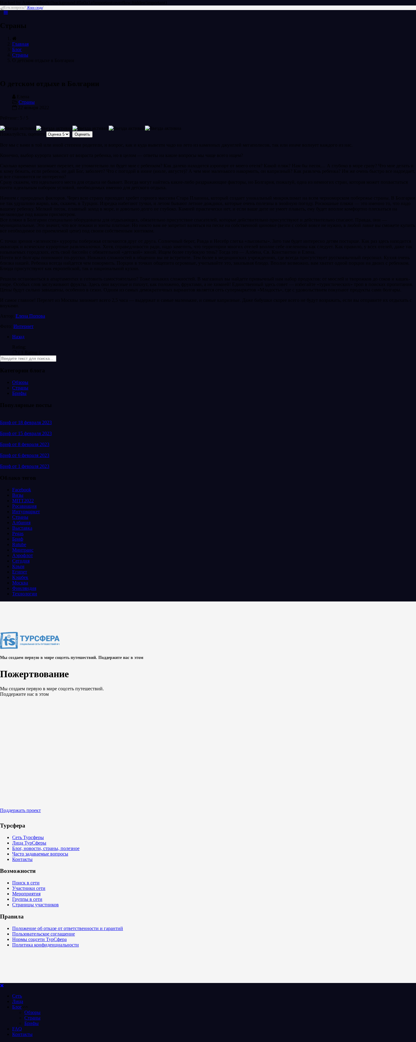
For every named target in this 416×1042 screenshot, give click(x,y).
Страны (20, 55)
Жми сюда (35, 7)
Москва (20, 582)
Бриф (17, 539)
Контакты (22, 859)
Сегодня (21, 560)
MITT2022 (23, 500)
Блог (17, 49)
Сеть (17, 995)
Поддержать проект (20, 810)
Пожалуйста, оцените (22, 134)
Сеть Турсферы (28, 837)
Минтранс (22, 549)
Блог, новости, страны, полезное (45, 848)
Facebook (21, 489)
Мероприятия (26, 893)
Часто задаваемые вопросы (40, 853)
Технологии (24, 593)
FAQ (17, 1028)
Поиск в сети (26, 882)
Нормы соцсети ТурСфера (39, 939)
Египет (19, 571)
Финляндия (24, 588)
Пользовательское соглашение (43, 933)
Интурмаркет (26, 511)
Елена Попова (30, 316)
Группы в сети (27, 899)
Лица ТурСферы (29, 842)
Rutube (19, 544)
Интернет (23, 326)
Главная (20, 44)
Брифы (19, 393)
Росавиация (24, 506)
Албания (21, 522)
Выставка (22, 528)
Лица (17, 1001)
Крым (18, 566)
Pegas (17, 533)
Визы (17, 495)
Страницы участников (35, 904)
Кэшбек (20, 577)
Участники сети (28, 888)
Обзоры (20, 382)
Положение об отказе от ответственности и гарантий (67, 928)
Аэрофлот (22, 555)
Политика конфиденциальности (45, 944)
